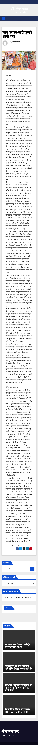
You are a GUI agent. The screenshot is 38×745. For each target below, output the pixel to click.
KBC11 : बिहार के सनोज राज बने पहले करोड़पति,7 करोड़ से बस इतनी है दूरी (18, 688)
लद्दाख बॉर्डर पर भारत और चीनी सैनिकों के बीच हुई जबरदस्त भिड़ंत (18, 667)
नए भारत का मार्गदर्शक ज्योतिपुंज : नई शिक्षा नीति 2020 (18, 646)
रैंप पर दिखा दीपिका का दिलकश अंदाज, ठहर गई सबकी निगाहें (17, 710)
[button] (35, 18)
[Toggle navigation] (19, 18)
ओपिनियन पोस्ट (19, 9)
